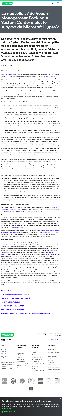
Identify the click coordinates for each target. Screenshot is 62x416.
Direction (3, 352)
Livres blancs (51, 363)
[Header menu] (58, 3)
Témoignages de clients (54, 367)
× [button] (60, 398)
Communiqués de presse (7, 362)
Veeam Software (6, 74)
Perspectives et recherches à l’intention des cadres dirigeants (54, 351)
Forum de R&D (20, 370)
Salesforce (35, 366)
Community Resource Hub (23, 368)
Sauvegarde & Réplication (38, 371)
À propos (3, 349)
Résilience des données (38, 355)
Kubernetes (35, 368)
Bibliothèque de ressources (52, 359)
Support (19, 351)
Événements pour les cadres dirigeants (53, 355)
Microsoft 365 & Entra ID (38, 364)
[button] (31, 412)
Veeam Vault (35, 362)
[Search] (53, 3)
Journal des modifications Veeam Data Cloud (23, 364)
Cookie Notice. (6, 408)
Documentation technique (21, 354)
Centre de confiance (6, 368)
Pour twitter (4, 69)
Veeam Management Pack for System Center (14, 266)
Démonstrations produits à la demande (54, 370)
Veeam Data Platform (37, 357)
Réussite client (20, 357)
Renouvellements (21, 359)
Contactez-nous (5, 360)
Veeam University (21, 362)
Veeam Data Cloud (37, 359)
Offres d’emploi (5, 354)
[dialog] (31, 406)
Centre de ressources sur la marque (7, 365)
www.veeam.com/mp (18, 227)
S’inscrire (54, 339)
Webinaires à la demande (54, 365)
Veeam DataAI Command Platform (38, 352)
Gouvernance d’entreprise (4, 357)
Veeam (3, 243)
